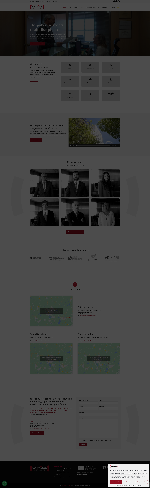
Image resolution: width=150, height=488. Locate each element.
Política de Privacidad (130, 485)
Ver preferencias (141, 482)
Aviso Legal (138, 485)
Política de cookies (120, 485)
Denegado (128, 482)
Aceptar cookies (116, 482)
